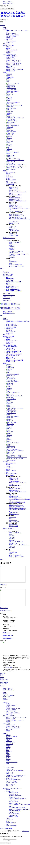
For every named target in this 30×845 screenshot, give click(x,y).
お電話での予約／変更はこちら (7, 8)
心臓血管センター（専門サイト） (15, 117)
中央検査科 (12, 246)
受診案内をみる (4, 608)
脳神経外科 (10, 94)
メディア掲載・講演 (14, 230)
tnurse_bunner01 (4, 680)
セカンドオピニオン (11, 41)
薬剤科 (10, 243)
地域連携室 (12, 257)
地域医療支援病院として (15, 197)
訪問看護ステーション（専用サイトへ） (19, 254)
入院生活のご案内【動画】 (13, 64)
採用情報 (8, 283)
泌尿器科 (9, 113)
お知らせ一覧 (12, 226)
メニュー (2, 25)
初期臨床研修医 (13, 261)
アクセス (8, 175)
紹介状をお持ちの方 (11, 33)
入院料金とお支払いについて (13, 60)
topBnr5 (2, 678)
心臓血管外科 (10, 77)
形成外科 (9, 97)
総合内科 (9, 74)
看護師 (10, 263)
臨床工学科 (12, 245)
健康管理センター (11, 122)
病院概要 (8, 174)
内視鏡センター (11, 85)
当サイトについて (7, 296)
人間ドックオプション (11, 50)
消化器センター (11, 116)
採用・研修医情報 (7, 275)
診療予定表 (9, 39)
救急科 (8, 100)
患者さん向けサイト (8, 311)
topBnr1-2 (2, 673)
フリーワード (6, 838)
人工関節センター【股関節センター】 (17, 166)
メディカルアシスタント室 (16, 251)
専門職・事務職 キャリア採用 (16, 266)
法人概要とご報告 (13, 235)
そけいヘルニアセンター (13, 102)
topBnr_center (3, 683)
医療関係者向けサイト (9, 238)
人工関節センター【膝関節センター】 (17, 164)
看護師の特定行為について (16, 214)
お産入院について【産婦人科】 (14, 63)
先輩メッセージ (10, 284)
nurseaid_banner (4, 679)
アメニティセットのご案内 (13, 62)
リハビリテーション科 (13, 83)
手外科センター (11, 86)
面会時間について (10, 67)
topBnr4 (2, 677)
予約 (1, 22)
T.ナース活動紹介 (13, 221)
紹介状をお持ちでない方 (12, 35)
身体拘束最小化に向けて (15, 194)
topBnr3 (2, 675)
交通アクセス (25, 831)
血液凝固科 (10, 111)
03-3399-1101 (8, 667)
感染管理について (13, 187)
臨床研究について (13, 205)
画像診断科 (12, 248)
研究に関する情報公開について (17, 211)
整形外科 (9, 110)
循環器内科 (10, 92)
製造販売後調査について (15, 206)
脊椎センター (10, 103)
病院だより (12, 227)
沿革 (7, 181)
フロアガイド (9, 177)
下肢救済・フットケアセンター (15, 105)
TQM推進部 (12, 255)
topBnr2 (2, 674)
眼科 (8, 81)
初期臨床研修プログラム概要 (13, 281)
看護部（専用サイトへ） (15, 242)
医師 (10, 260)
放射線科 (9, 99)
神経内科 (9, 75)
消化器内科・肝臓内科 (13, 91)
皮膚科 (8, 80)
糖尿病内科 (10, 106)
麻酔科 (8, 114)
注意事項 (8, 53)
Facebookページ (13, 229)
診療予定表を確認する (6, 610)
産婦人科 (9, 78)
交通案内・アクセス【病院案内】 (14, 69)
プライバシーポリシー (9, 295)
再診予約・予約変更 (11, 36)
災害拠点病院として (14, 199)
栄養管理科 (12, 249)
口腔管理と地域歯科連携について (17, 200)
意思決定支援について (14, 190)
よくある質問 (9, 42)
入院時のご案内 (10, 57)
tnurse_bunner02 (4, 682)
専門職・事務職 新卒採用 (15, 264)
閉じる (1, 268)
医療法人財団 (6, 828)
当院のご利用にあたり (11, 183)
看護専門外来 (9, 38)
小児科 (8, 95)
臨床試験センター (13, 252)
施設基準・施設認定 (11, 180)
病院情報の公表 (13, 233)
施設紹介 (8, 178)
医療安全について (13, 189)
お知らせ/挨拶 (9, 280)
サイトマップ (6, 298)
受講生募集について (14, 223)
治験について (12, 203)
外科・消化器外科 (11, 108)
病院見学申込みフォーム (12, 286)
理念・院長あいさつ (11, 172)
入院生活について (10, 59)
